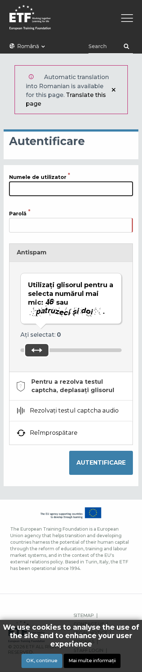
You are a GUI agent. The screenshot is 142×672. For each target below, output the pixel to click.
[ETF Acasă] (71, 22)
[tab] (71, 386)
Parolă (18, 213)
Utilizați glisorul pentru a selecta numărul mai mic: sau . (70, 298)
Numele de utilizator (37, 176)
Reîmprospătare (54, 432)
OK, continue (42, 660)
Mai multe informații (92, 660)
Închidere (114, 90)
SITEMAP (84, 615)
